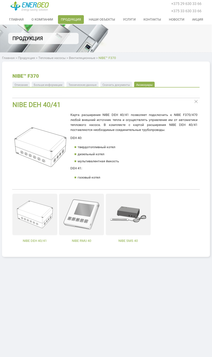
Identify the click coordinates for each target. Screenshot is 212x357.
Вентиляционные (82, 58)
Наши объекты (102, 19)
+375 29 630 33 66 (186, 3)
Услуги (129, 19)
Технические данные (82, 84)
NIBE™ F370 (25, 76)
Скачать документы (116, 84)
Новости (176, 19)
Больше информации (48, 84)
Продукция (71, 19)
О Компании (42, 19)
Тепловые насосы (52, 58)
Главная (16, 19)
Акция (197, 19)
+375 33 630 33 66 (186, 11)
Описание (21, 84)
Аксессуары (144, 84)
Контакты (152, 19)
